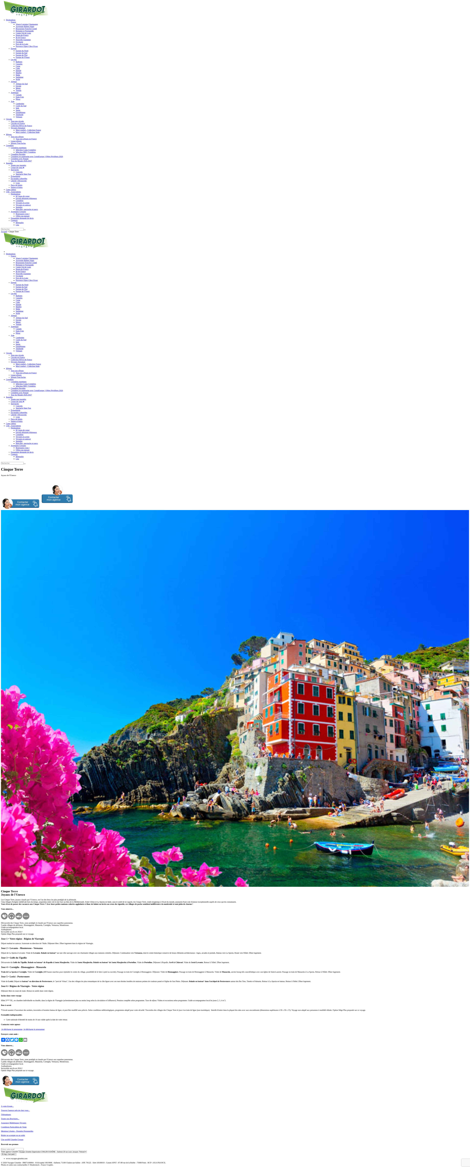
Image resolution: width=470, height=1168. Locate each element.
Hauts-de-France (22, 35)
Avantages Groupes (18, 212)
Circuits (9, 119)
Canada (19, 95)
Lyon (18, 183)
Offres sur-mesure (22, 216)
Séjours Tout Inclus (18, 143)
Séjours (9, 134)
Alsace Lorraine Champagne (27, 24)
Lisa (17, 225)
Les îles (14, 60)
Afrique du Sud (22, 84)
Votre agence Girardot (9, 1152)
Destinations (10, 20)
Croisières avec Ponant (19, 159)
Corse (18, 66)
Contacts (14, 220)
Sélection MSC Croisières (26, 152)
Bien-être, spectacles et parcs (27, 209)
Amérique (14, 93)
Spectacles (15, 170)
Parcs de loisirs (16, 185)
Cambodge (20, 104)
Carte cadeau (11, 190)
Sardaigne (19, 77)
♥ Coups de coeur (22, 196)
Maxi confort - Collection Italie (28, 132)
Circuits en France (18, 123)
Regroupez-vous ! (22, 214)
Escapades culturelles (19, 179)
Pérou (18, 99)
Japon (18, 110)
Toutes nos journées (18, 165)
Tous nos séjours (17, 137)
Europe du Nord (22, 51)
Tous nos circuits (17, 121)
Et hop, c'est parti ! (8, 1154)
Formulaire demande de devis (22, 218)
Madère (19, 73)
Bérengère (20, 223)
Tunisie (18, 90)
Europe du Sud (21, 53)
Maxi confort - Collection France (28, 130)
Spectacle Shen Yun (23, 174)
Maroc (18, 88)
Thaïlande (19, 115)
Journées (9, 163)
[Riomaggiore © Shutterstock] (235, 886)
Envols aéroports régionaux (26, 198)
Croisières (10, 145)
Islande (18, 71)
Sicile (18, 79)
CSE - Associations (13, 192)
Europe (13, 49)
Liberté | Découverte (19, 181)
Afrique (14, 82)
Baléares (19, 62)
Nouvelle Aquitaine (23, 40)
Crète (18, 68)
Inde (17, 108)
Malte (18, 75)
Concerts (19, 172)
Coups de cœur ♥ (17, 168)
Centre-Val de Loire (23, 33)
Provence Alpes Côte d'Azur (27, 46)
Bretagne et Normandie (25, 31)
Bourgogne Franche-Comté (26, 29)
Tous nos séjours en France (26, 139)
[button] (37, 509)
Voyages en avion (22, 203)
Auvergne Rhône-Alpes (25, 26)
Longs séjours (16, 141)
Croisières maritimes (18, 148)
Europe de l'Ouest (22, 57)
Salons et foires (17, 187)
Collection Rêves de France (21, 126)
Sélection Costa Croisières (26, 150)
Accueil (4, 232)
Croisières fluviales (18, 154)
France (13, 22)
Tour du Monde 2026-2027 (21, 161)
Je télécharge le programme (12, 1029)
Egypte (18, 86)
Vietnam (19, 117)
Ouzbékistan (20, 112)
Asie (12, 101)
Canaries (19, 64)
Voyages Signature (18, 128)
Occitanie (19, 42)
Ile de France (21, 37)
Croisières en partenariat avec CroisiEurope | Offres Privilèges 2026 (37, 156)
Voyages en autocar (23, 205)
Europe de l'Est (21, 55)
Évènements (15, 176)
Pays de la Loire (22, 44)
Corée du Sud (21, 106)
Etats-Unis (20, 97)
